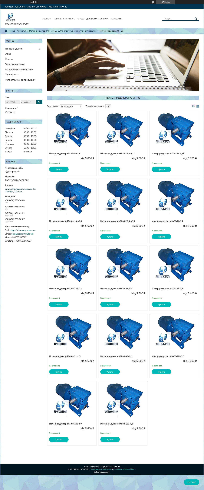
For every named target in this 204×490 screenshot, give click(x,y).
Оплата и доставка (14, 64)
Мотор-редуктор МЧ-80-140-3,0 (65, 424)
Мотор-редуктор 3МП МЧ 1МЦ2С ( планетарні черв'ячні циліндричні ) (63, 31)
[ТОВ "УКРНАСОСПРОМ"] (10, 16)
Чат (194, 482)
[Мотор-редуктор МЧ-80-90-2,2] (123, 332)
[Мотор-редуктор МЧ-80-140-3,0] (71, 400)
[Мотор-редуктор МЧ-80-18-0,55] (71, 197)
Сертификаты (12, 74)
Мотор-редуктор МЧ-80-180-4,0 (116, 424)
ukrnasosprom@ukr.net (22, 234)
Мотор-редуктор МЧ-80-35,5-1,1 (65, 288)
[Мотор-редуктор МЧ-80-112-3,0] (174, 332)
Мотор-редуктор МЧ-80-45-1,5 (116, 288)
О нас (8, 53)
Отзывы (9, 59)
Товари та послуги (18, 31)
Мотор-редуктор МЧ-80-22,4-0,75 (117, 221)
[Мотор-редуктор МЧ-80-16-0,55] (174, 130)
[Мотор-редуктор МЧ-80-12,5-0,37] (123, 130)
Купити (59, 169)
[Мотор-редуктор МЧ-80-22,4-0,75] (123, 197)
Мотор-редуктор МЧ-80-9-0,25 (64, 153)
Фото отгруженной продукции (20, 80)
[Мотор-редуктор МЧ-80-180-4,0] (123, 400)
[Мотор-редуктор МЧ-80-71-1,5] (71, 332)
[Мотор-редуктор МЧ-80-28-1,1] (174, 197)
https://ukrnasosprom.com (23, 230)
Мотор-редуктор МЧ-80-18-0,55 (65, 221)
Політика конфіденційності (124, 469)
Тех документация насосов (19, 69)
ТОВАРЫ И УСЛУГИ (63, 19)
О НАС (81, 19)
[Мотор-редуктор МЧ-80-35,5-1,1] (71, 265)
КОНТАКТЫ (116, 19)
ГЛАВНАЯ (46, 19)
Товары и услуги (13, 48)
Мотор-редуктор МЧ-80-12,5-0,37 (117, 153)
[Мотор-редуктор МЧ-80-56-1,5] (174, 265)
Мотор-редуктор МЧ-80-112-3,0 (168, 356)
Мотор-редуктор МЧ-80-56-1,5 (167, 288)
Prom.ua (116, 467)
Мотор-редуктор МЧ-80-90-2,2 (116, 356)
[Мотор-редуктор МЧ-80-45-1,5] (123, 265)
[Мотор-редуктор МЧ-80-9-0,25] (71, 130)
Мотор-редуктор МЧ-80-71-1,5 (64, 356)
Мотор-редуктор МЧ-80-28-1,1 (167, 221)
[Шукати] (195, 19)
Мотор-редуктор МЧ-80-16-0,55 (168, 153)
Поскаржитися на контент (101, 469)
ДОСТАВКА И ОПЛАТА (97, 19)
